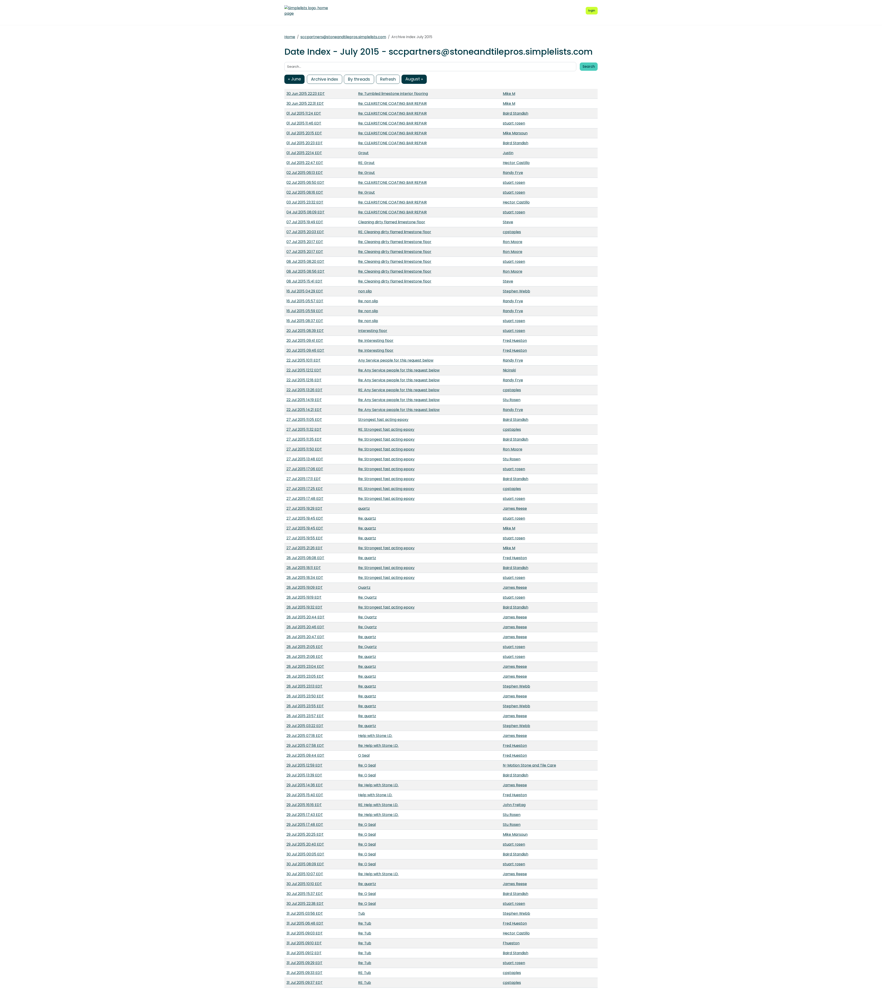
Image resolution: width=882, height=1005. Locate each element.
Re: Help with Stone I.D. (378, 745)
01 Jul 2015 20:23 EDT (304, 143)
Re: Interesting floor (375, 340)
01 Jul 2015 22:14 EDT (304, 153)
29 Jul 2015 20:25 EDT (305, 834)
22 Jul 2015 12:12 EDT (303, 370)
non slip (365, 291)
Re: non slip (368, 301)
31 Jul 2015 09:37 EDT (304, 982)
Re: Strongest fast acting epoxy (386, 439)
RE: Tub (364, 972)
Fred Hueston (515, 340)
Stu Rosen (511, 399)
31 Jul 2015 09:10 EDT (304, 943)
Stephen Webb (516, 291)
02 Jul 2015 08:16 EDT (304, 192)
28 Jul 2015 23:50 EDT (305, 696)
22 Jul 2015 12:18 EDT (304, 380)
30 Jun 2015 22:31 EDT (305, 103)
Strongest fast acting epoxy (383, 419)
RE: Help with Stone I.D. (378, 804)
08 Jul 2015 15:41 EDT (304, 281)
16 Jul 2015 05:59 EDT (304, 311)
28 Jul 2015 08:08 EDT (305, 558)
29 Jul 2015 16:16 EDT (304, 804)
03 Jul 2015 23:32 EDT (304, 202)
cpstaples (512, 232)
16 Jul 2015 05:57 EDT (304, 301)
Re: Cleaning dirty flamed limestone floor (394, 241)
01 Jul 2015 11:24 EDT (303, 113)
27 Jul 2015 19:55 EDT (304, 538)
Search (588, 66)
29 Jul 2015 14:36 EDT (304, 785)
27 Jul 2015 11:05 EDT (304, 419)
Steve (508, 222)
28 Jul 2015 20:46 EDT (305, 627)
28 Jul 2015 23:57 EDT (305, 716)
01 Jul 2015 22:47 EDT (304, 162)
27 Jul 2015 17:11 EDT (303, 478)
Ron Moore (512, 241)
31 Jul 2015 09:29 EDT (304, 962)
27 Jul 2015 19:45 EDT (304, 518)
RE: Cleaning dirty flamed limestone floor (394, 232)
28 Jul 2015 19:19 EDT (304, 597)
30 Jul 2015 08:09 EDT (305, 864)
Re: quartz (367, 518)
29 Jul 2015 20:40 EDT (305, 844)
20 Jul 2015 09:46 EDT (305, 350)
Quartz (364, 587)
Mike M (509, 93)
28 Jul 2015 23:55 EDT (305, 706)
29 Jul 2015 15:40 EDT (304, 795)
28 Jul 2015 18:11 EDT (303, 567)
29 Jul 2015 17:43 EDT (304, 814)
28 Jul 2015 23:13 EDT (304, 686)
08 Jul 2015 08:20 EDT (305, 261)
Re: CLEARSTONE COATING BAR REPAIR (392, 103)
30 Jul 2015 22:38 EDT (305, 903)
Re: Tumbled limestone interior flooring (393, 93)
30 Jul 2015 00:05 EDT (305, 854)
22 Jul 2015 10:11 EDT (303, 360)
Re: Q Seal (367, 765)
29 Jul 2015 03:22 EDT (304, 725)
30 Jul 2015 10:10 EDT (304, 883)
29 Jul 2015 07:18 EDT (304, 735)
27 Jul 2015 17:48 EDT (304, 498)
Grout (363, 153)
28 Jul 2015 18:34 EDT (304, 577)
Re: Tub (364, 923)
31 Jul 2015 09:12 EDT (304, 953)
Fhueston (511, 943)
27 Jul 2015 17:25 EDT (304, 488)
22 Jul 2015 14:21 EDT (304, 409)
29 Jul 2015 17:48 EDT (304, 824)
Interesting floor (372, 330)
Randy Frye (513, 172)
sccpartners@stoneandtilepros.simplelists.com (343, 37)
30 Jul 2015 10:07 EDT (304, 874)
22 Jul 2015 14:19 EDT (304, 399)
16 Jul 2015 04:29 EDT (304, 291)
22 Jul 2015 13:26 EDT (304, 390)
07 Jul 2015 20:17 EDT (304, 241)
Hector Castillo (516, 162)
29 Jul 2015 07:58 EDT (305, 745)
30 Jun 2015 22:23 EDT (305, 93)
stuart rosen (514, 123)
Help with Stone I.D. (375, 735)
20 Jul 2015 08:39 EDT (305, 330)
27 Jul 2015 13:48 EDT (304, 459)
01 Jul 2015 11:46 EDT (303, 123)
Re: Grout (366, 172)
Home (289, 37)
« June (294, 79)
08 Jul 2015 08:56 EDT (305, 271)
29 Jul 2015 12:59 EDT (304, 765)
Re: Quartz (367, 597)
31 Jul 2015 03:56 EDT (304, 913)
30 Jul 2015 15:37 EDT (304, 893)
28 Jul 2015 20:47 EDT (305, 637)
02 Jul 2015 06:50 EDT (305, 182)
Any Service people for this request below (395, 360)
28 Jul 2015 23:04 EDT (305, 666)
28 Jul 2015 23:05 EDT (305, 676)
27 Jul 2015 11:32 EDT (304, 429)
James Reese (515, 508)
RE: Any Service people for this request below (398, 390)
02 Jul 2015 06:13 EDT (304, 172)
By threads (359, 79)
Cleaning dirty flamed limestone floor (391, 222)
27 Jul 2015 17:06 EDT (304, 469)
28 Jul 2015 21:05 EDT (304, 646)
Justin (508, 153)
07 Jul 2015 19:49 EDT (304, 222)
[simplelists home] (306, 10)
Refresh (388, 79)
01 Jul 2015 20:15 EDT (304, 133)
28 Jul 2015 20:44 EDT (305, 617)
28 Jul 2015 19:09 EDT (304, 587)
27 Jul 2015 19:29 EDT (304, 508)
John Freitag (514, 804)
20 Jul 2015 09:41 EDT (304, 340)
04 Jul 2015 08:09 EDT (305, 212)
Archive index (324, 79)
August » (414, 79)
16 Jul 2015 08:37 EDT (304, 320)
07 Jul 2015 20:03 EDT (305, 232)
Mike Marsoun (515, 133)
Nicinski (509, 370)
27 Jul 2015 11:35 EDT (304, 439)
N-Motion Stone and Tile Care (529, 765)
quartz (364, 508)
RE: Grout (366, 162)
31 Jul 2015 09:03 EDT (304, 933)
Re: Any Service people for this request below (399, 370)
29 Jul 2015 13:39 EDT (304, 775)
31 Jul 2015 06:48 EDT (304, 923)
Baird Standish (515, 113)
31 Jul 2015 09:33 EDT (304, 972)
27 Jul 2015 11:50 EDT (304, 449)
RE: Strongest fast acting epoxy (386, 429)
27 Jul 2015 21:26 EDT (304, 548)
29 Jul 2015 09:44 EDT (305, 755)
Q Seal (364, 755)
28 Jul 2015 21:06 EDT (304, 656)
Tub (361, 913)
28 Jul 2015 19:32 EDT (304, 607)
